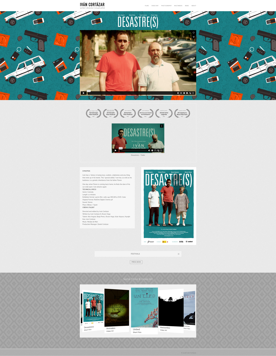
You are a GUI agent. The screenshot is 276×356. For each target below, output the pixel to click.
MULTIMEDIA (178, 6)
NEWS (187, 6)
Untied (118, 328)
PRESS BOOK (136, 262)
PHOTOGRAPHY (166, 6)
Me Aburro (195, 326)
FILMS (147, 6)
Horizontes (148, 329)
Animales (96, 327)
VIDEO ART (155, 6)
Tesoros (171, 327)
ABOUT (193, 6)
